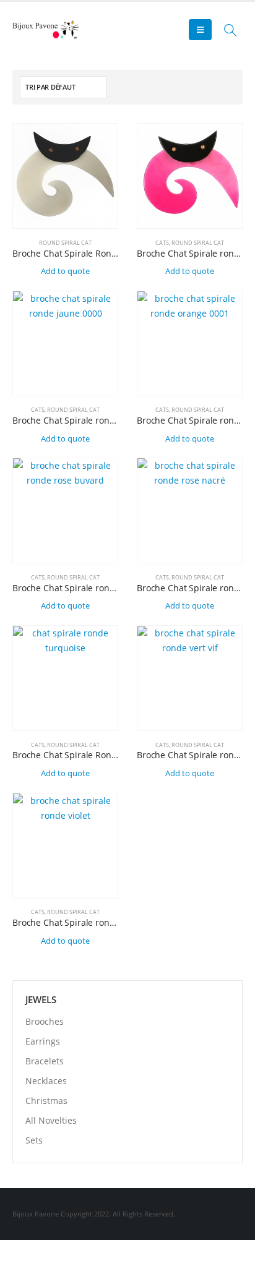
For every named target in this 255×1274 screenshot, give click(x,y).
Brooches (44, 1021)
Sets (34, 1140)
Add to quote (65, 270)
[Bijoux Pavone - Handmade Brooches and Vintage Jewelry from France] (46, 29)
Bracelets (44, 1061)
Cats (162, 243)
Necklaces (46, 1081)
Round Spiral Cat (65, 243)
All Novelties (51, 1120)
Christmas (46, 1100)
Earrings (42, 1041)
